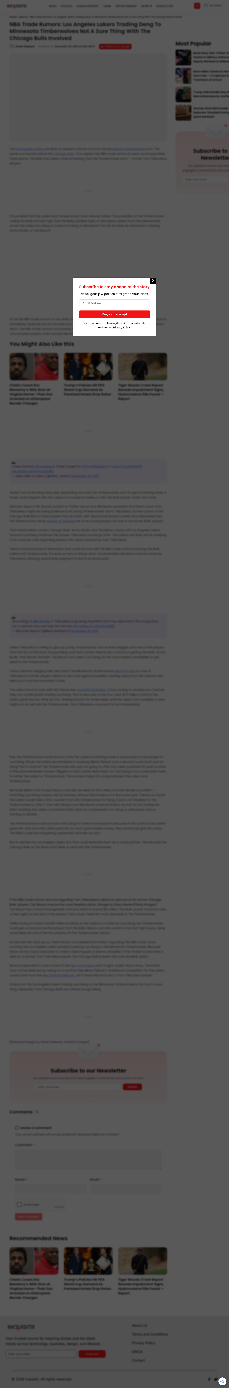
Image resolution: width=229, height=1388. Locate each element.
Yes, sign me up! (114, 314)
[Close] (153, 281)
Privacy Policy (121, 327)
